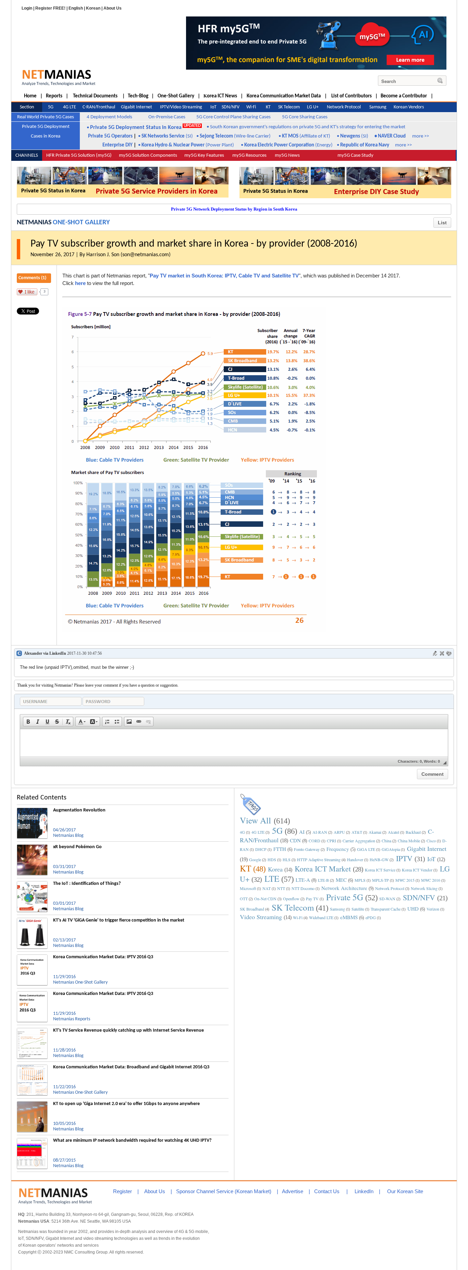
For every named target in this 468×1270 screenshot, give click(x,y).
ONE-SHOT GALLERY (81, 222)
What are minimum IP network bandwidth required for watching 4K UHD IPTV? (132, 1140)
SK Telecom (293, 907)
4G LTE (257, 832)
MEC (341, 879)
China (386, 840)
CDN (295, 840)
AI (302, 831)
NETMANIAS (34, 222)
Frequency (338, 848)
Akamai (375, 832)
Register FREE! (50, 8)
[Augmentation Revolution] (32, 810)
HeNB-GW (379, 859)
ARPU (339, 832)
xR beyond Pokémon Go (77, 847)
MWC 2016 (430, 880)
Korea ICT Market (323, 869)
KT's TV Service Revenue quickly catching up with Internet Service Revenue (128, 1030)
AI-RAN (319, 832)
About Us (112, 8)
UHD (413, 908)
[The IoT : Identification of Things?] (32, 883)
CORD (314, 840)
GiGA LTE (366, 849)
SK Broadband (252, 909)
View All (255, 820)
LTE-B (323, 880)
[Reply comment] (448, 653)
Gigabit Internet (426, 848)
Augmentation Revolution (79, 810)
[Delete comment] (442, 653)
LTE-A (303, 879)
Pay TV (312, 898)
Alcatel (393, 832)
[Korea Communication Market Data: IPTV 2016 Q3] (32, 957)
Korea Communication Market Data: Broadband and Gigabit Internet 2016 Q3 (131, 1067)
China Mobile (409, 840)
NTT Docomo (303, 888)
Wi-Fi (298, 917)
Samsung (337, 909)
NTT (281, 888)
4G (242, 832)
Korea (275, 869)
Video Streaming (261, 917)
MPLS (360, 880)
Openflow (291, 898)
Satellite (358, 909)
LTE (271, 878)
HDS (272, 859)
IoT (431, 859)
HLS (287, 859)
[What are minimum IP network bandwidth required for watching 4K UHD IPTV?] (32, 1140)
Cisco (431, 840)
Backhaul (413, 832)
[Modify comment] (435, 653)
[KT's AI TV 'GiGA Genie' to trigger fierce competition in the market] (32, 920)
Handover (355, 859)
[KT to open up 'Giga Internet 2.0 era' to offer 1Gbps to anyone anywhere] (32, 1104)
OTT (244, 898)
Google (255, 859)
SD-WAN (387, 898)
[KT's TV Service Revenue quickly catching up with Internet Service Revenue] (32, 1030)
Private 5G (344, 897)
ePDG (371, 917)
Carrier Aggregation (359, 840)
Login (27, 8)
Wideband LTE (321, 917)
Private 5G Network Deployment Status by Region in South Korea (234, 209)
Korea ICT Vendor (417, 870)
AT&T (357, 832)
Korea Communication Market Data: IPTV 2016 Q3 (103, 957)
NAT (266, 888)
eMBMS (349, 917)
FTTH (279, 848)
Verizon (433, 909)
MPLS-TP (380, 880)
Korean (93, 8)
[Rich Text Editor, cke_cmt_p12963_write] (234, 743)
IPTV (404, 858)
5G (277, 830)
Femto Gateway (307, 849)
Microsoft (248, 888)
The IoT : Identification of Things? (87, 883)
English (76, 8)
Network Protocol (389, 888)
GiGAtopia (391, 849)
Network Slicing (424, 888)
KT (245, 868)
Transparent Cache (386, 909)
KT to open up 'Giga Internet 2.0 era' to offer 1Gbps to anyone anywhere (126, 1103)
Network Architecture (344, 888)
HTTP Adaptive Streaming (319, 859)
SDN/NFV (419, 897)
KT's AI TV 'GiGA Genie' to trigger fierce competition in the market (118, 920)
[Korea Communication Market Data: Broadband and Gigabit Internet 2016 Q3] (32, 1067)
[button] (28, 721)
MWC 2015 (405, 880)
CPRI (331, 840)
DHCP (261, 849)
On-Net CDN (265, 898)
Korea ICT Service (380, 870)
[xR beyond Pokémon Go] (32, 847)
